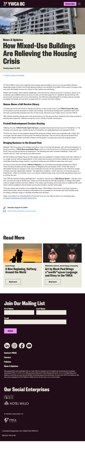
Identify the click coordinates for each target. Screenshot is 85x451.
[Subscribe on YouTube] (29, 346)
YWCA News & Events (15, 211)
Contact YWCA (10, 353)
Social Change (30, 211)
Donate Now (70, 3)
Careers (7, 357)
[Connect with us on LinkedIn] (7, 346)
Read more (13, 281)
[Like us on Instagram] (14, 346)
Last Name (40, 308)
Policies (7, 361)
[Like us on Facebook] (22, 346)
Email (6, 318)
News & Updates (11, 366)
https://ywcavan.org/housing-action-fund (20, 198)
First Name (8, 308)
